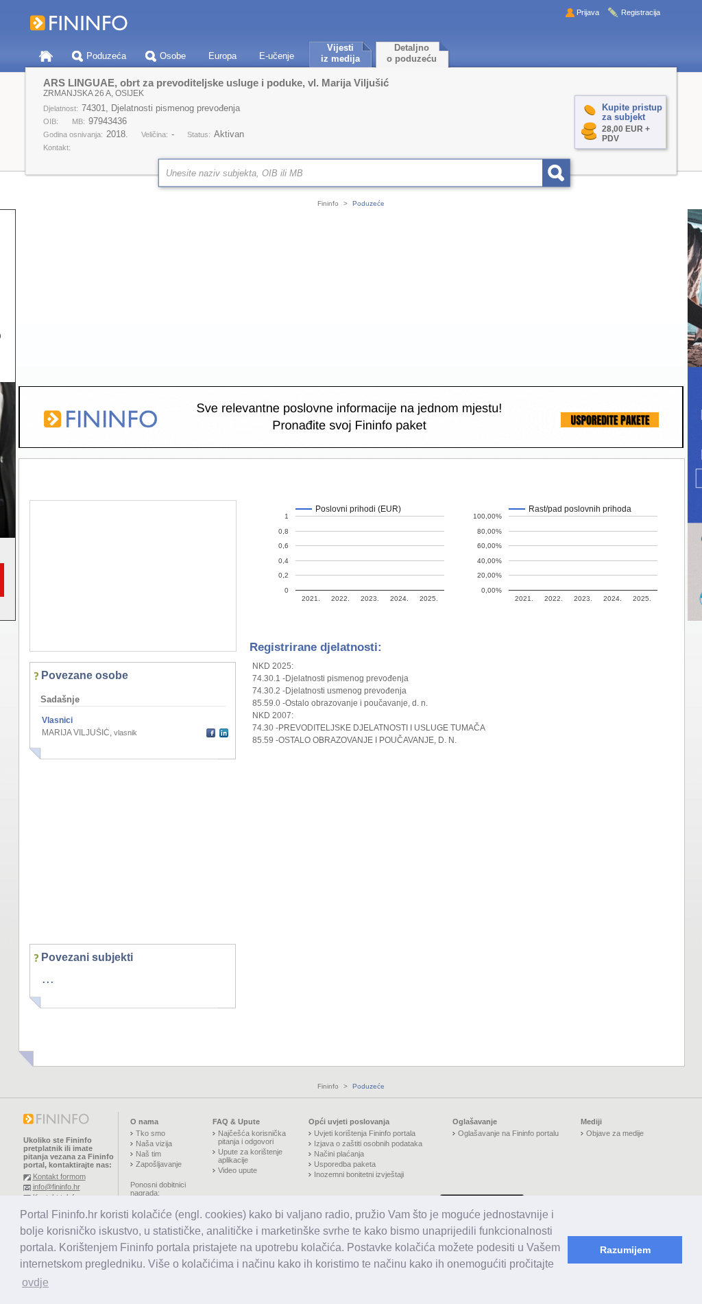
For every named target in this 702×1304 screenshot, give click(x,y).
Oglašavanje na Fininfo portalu (508, 1133)
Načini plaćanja (339, 1154)
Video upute (237, 1170)
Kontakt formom (59, 1176)
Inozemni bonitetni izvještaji (359, 1174)
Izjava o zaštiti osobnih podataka (368, 1143)
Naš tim (148, 1154)
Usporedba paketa (345, 1164)
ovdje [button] (35, 1282)
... (48, 978)
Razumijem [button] (625, 1249)
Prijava (588, 12)
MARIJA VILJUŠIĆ (76, 732)
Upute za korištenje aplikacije (250, 1156)
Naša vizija (154, 1143)
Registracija (640, 12)
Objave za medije (615, 1133)
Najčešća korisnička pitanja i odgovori (252, 1137)
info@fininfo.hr (56, 1187)
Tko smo (150, 1133)
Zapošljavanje (159, 1164)
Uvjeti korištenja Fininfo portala (364, 1133)
